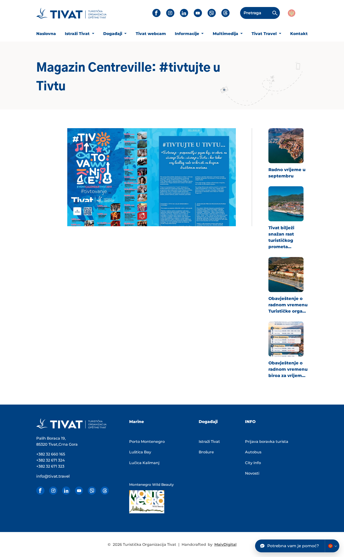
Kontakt (299, 33)
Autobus (253, 452)
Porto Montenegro (147, 441)
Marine (136, 421)
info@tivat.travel (53, 476)
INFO (250, 421)
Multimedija (226, 33)
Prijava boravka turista (266, 441)
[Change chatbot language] (332, 545)
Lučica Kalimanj (144, 463)
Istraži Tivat (78, 33)
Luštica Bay (140, 452)
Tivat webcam (151, 33)
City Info (253, 463)
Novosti (252, 473)
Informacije (187, 33)
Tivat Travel (265, 33)
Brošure (206, 452)
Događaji (113, 33)
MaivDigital (225, 544)
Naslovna (46, 33)
